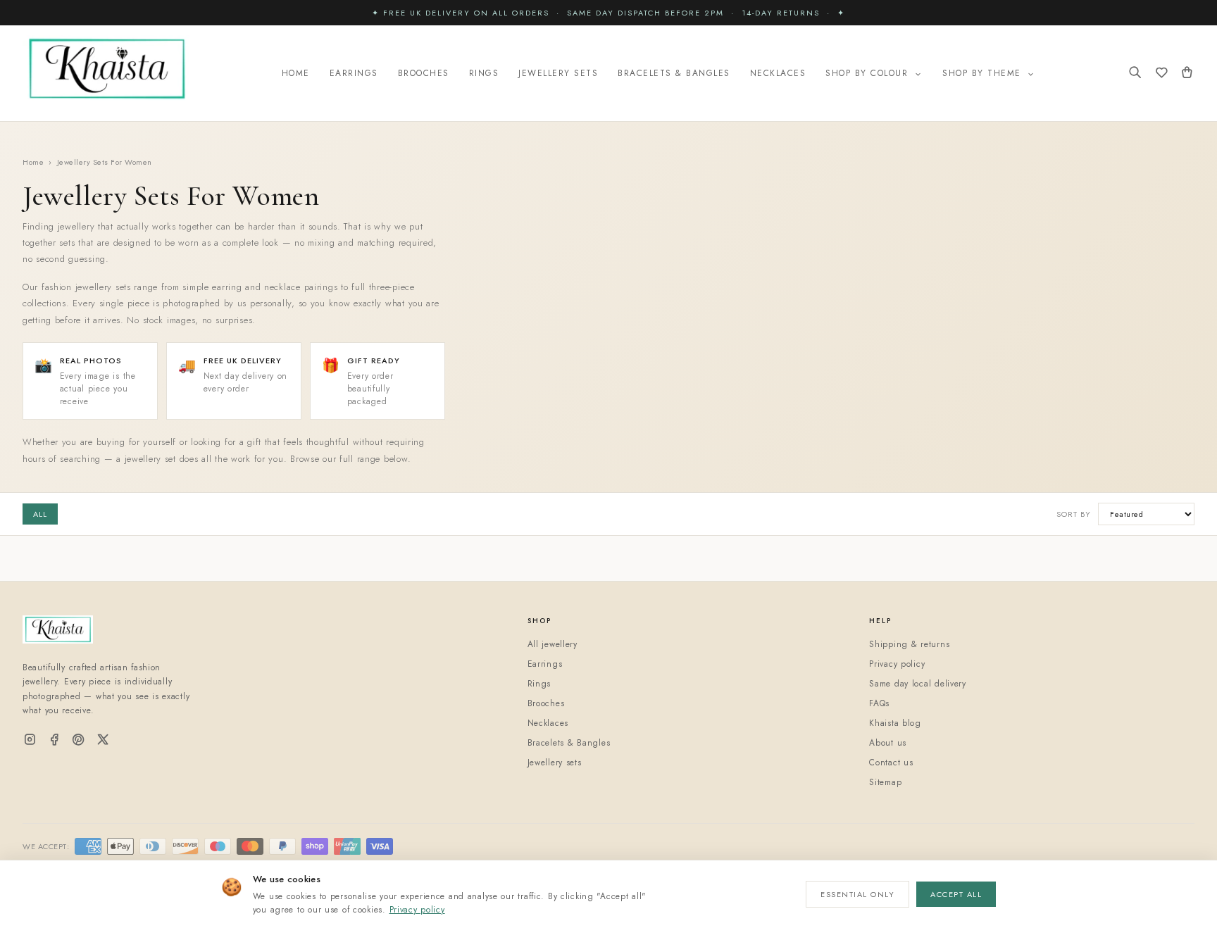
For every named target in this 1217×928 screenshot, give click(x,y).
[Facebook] (54, 740)
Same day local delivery (917, 683)
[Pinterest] (78, 740)
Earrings (354, 73)
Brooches (423, 73)
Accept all (956, 894)
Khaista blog (895, 723)
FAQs (879, 703)
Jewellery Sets (558, 73)
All (40, 514)
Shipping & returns (909, 644)
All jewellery (553, 644)
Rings (484, 73)
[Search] (1135, 73)
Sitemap (885, 782)
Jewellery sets (555, 762)
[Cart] (1187, 73)
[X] (103, 740)
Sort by (1073, 514)
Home (296, 73)
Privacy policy (417, 909)
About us (887, 742)
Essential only (857, 894)
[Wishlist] (1161, 73)
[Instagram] (30, 740)
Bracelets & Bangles (674, 73)
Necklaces (778, 73)
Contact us (891, 762)
